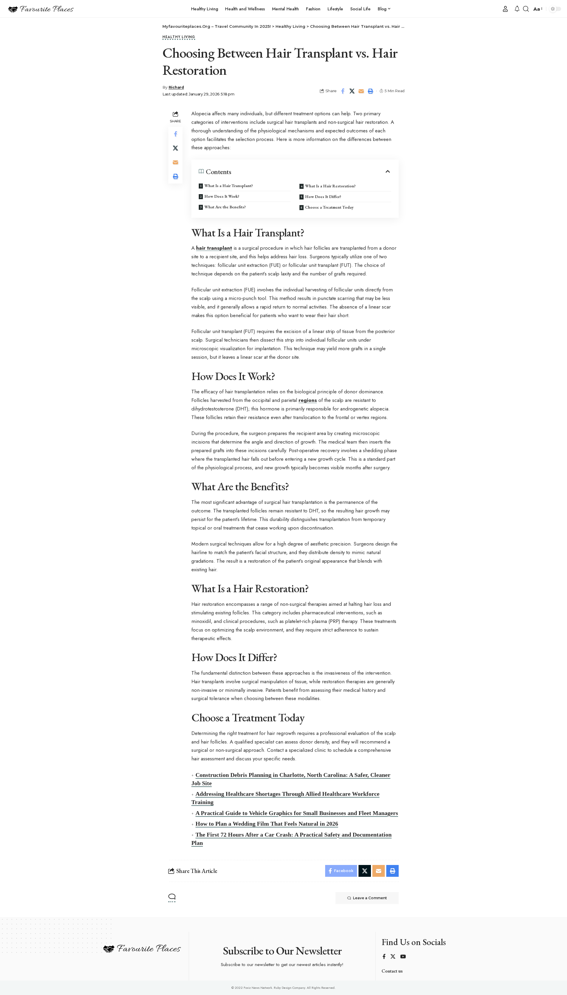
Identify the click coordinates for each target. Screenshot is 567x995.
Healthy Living (178, 37)
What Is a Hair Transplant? (228, 185)
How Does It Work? (221, 196)
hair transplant (214, 247)
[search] (526, 9)
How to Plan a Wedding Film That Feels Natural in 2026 (266, 823)
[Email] (361, 91)
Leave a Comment (370, 898)
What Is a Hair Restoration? (330, 186)
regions (308, 400)
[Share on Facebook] (343, 91)
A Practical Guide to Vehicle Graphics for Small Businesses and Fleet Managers (296, 813)
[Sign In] (505, 9)
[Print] (370, 91)
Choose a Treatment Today (329, 207)
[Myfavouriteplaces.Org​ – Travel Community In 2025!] (40, 9)
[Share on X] (352, 91)
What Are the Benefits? (225, 207)
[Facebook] (384, 957)
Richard (176, 87)
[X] (393, 957)
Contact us (392, 971)
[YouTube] (403, 957)
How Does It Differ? (323, 196)
